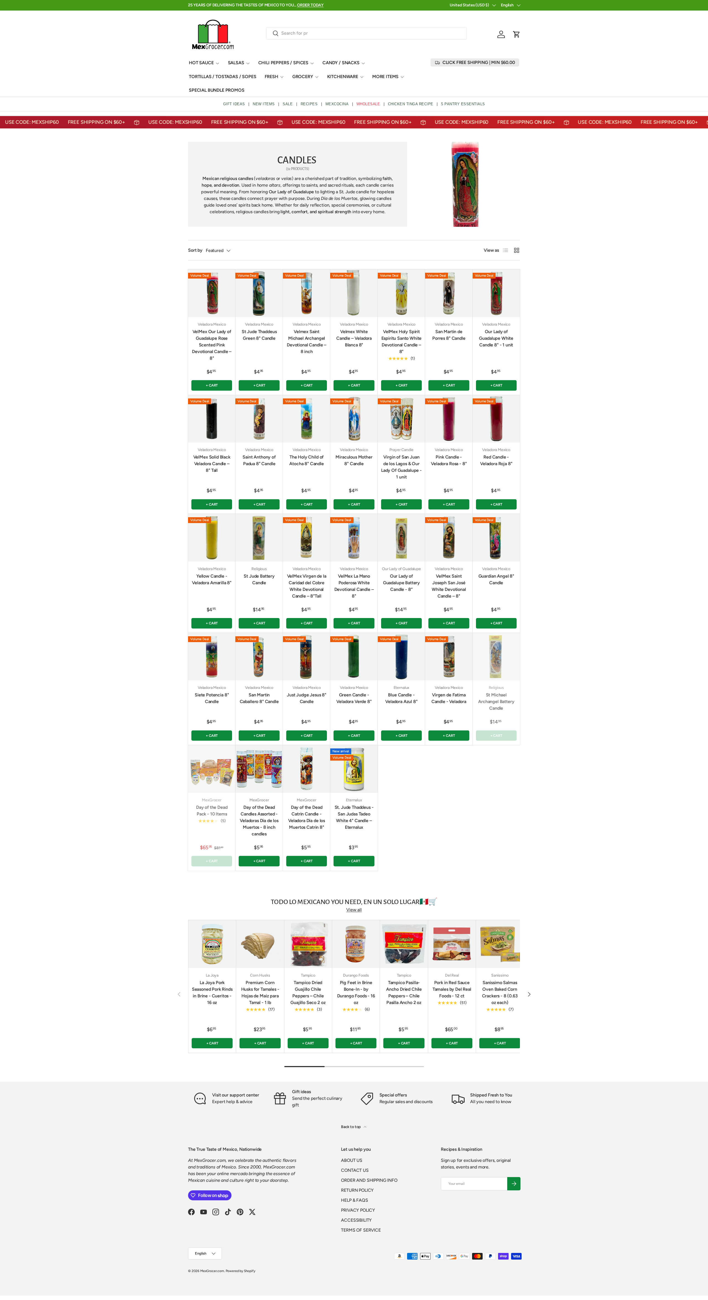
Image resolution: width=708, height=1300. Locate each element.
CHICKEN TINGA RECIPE (410, 104)
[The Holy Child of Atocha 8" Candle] (306, 418)
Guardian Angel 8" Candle (496, 579)
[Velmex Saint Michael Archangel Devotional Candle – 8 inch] (306, 293)
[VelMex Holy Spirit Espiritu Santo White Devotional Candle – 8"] (401, 293)
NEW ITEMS (264, 104)
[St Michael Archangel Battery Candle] (496, 656)
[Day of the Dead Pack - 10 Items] (211, 768)
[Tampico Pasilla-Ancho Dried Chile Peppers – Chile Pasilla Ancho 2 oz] (404, 944)
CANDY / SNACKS (341, 62)
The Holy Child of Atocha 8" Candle (306, 460)
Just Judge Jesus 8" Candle (306, 698)
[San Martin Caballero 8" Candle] (259, 656)
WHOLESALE (368, 104)
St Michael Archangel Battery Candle (496, 701)
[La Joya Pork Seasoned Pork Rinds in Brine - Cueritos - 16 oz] (212, 944)
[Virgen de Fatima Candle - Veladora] (448, 656)
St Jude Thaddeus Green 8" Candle (259, 335)
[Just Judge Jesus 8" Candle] (306, 656)
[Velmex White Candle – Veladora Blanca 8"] (354, 293)
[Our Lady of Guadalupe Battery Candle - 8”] (401, 537)
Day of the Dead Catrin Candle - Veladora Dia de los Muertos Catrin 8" (306, 817)
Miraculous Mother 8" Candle (353, 460)
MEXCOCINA (337, 104)
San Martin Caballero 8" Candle (259, 698)
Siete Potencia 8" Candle (212, 698)
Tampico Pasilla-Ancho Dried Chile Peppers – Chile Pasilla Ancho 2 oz (404, 992)
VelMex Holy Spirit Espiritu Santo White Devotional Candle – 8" (401, 341)
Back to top (351, 1126)
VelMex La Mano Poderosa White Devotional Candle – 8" (354, 586)
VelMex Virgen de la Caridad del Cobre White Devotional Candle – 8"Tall (306, 586)
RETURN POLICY (357, 1190)
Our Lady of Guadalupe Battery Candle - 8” (401, 582)
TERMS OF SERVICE (361, 1230)
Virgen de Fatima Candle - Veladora (448, 698)
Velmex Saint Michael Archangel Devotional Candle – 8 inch (306, 341)
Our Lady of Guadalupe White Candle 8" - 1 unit (496, 338)
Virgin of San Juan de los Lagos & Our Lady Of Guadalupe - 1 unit (401, 467)
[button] (517, 34)
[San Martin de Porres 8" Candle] (448, 293)
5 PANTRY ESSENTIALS (463, 104)
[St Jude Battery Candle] (259, 537)
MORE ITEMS (385, 76)
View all (354, 909)
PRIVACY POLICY (358, 1210)
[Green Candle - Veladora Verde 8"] (354, 656)
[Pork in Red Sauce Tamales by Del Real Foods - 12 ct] (452, 944)
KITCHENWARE (342, 76)
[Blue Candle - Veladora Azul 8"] (401, 656)
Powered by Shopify (240, 1271)
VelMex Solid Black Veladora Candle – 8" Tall (211, 463)
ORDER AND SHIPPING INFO (369, 1180)
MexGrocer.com (212, 1271)
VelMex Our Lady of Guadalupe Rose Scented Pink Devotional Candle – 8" (211, 345)
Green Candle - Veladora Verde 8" (353, 698)
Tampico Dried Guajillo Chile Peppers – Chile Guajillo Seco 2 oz (308, 992)
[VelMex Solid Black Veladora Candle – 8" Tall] (211, 418)
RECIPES (309, 104)
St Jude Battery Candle (259, 579)
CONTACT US (354, 1170)
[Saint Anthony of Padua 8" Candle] (259, 418)
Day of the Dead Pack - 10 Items (212, 811)
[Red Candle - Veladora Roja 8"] (496, 418)
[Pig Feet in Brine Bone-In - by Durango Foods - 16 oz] (356, 944)
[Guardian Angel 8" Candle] (496, 537)
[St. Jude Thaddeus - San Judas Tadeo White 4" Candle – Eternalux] (354, 768)
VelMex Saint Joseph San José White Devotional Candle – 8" (449, 586)
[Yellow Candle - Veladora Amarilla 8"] (211, 537)
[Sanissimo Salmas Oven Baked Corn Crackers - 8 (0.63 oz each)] (500, 944)
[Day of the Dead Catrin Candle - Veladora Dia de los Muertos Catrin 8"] (306, 768)
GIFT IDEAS (234, 104)
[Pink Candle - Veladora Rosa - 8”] (448, 418)
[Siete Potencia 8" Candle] (211, 656)
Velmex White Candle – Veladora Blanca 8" (354, 338)
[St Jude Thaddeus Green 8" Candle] (259, 293)
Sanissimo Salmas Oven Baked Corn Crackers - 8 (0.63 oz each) (500, 992)
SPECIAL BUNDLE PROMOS (216, 90)
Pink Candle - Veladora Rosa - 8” (449, 460)
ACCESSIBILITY (356, 1220)
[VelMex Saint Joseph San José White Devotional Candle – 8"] (448, 537)
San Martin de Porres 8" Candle (448, 335)
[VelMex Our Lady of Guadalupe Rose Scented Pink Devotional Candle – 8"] (211, 293)
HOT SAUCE (201, 62)
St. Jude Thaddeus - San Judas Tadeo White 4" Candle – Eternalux (354, 817)
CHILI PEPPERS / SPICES (283, 62)
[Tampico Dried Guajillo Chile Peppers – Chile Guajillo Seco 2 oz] (308, 944)
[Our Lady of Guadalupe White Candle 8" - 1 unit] (496, 293)
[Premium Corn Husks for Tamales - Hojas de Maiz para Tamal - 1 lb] (260, 944)
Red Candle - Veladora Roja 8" (496, 460)
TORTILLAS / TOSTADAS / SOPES (222, 76)
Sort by (195, 250)
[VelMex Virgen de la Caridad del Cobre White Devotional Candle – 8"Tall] (306, 537)
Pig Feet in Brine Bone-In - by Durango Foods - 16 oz (356, 992)
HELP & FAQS (354, 1200)
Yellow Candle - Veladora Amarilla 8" (211, 579)
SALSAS (236, 62)
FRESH (271, 76)
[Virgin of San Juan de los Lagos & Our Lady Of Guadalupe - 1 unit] (401, 418)
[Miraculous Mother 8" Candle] (354, 418)
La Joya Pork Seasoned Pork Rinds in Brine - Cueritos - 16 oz (212, 992)
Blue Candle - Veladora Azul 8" (401, 698)
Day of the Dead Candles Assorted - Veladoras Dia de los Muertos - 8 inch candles (259, 820)
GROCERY (302, 76)
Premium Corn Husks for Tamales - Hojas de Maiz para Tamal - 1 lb (260, 992)
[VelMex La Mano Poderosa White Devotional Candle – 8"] (354, 537)
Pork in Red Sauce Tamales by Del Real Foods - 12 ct (452, 989)
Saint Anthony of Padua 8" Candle (259, 460)
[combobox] (366, 33)
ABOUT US (351, 1160)
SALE (288, 104)
